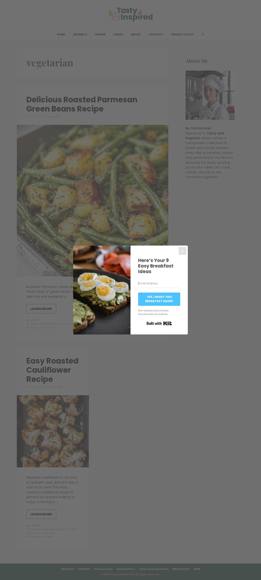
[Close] (182, 251)
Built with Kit (159, 323)
